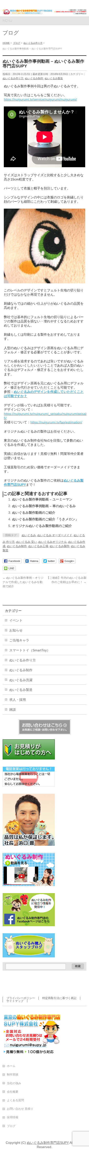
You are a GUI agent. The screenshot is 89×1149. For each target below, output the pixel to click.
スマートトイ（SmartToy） (29, 650)
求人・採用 (17, 700)
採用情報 (12, 1117)
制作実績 (12, 1074)
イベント (16, 620)
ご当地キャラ (19, 640)
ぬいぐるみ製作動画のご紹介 (33, 512)
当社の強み (14, 1083)
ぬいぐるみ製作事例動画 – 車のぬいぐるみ (44, 506)
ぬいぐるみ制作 (34, 78)
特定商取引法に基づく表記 (59, 998)
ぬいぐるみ (29, 535)
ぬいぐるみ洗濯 (21, 680)
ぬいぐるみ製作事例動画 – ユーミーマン (42, 499)
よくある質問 (15, 1100)
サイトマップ (14, 1001)
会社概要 (12, 1091)
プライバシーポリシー (20, 998)
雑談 (12, 709)
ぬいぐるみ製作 (60, 546)
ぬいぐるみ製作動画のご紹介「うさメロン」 (45, 519)
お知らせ (16, 630)
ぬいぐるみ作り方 (13, 78)
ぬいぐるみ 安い (26, 542)
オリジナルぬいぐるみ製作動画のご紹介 (42, 526)
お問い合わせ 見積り (20, 1108)
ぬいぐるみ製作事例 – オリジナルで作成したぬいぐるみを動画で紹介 (23, 582)
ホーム (11, 1066)
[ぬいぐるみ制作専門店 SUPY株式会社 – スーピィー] (44, 9)
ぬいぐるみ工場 (38, 546)
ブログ (11, 1126)
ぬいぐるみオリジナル (52, 542)
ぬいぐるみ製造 (54, 78)
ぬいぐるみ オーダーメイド (54, 535)
